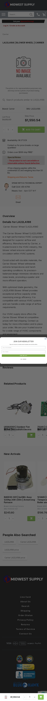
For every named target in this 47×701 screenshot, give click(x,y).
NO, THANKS (23, 359)
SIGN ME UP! (23, 355)
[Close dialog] (45, 339)
